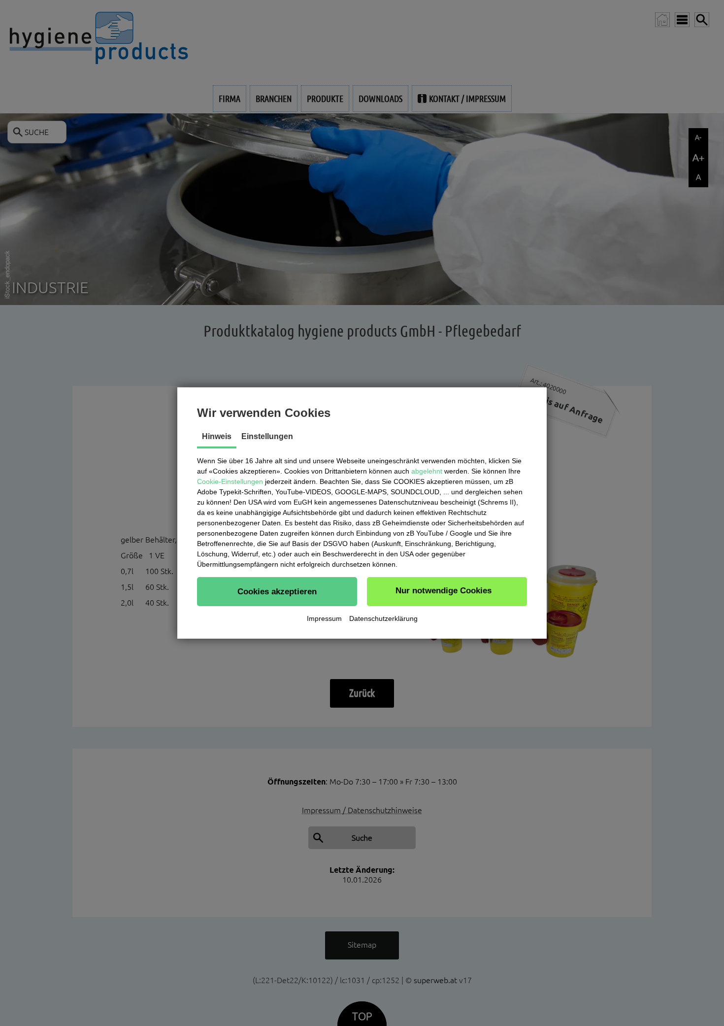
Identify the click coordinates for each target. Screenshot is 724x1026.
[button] (277, 591)
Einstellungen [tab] (267, 436)
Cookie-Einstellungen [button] (230, 481)
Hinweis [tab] (216, 436)
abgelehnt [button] (426, 471)
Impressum (324, 618)
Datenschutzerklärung (383, 618)
